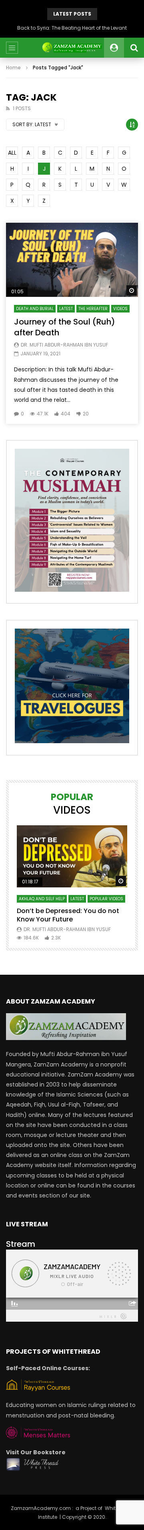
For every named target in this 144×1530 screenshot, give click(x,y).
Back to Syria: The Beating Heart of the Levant (72, 27)
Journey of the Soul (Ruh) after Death (64, 327)
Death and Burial (35, 309)
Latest (66, 309)
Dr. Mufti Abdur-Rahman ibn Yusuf (64, 344)
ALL (12, 153)
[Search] (134, 48)
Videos (120, 309)
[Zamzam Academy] (71, 48)
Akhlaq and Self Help (42, 899)
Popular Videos (106, 899)
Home (13, 67)
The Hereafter (93, 309)
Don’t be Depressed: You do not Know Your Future (68, 915)
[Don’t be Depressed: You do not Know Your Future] (72, 856)
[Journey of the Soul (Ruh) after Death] (72, 260)
